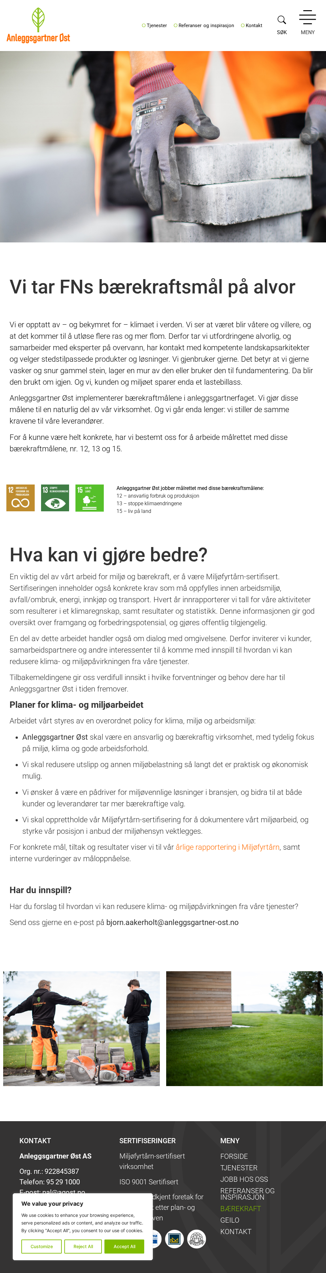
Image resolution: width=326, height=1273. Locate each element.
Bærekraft (240, 1209)
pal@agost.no (63, 1192)
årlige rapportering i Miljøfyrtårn (228, 847)
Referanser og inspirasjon (206, 25)
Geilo (229, 1220)
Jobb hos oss (244, 1179)
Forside (234, 1156)
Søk (282, 32)
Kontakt (254, 25)
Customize (42, 1246)
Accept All (124, 1246)
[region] (83, 1226)
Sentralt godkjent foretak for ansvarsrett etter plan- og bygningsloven (161, 1207)
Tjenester (157, 25)
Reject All (83, 1246)
